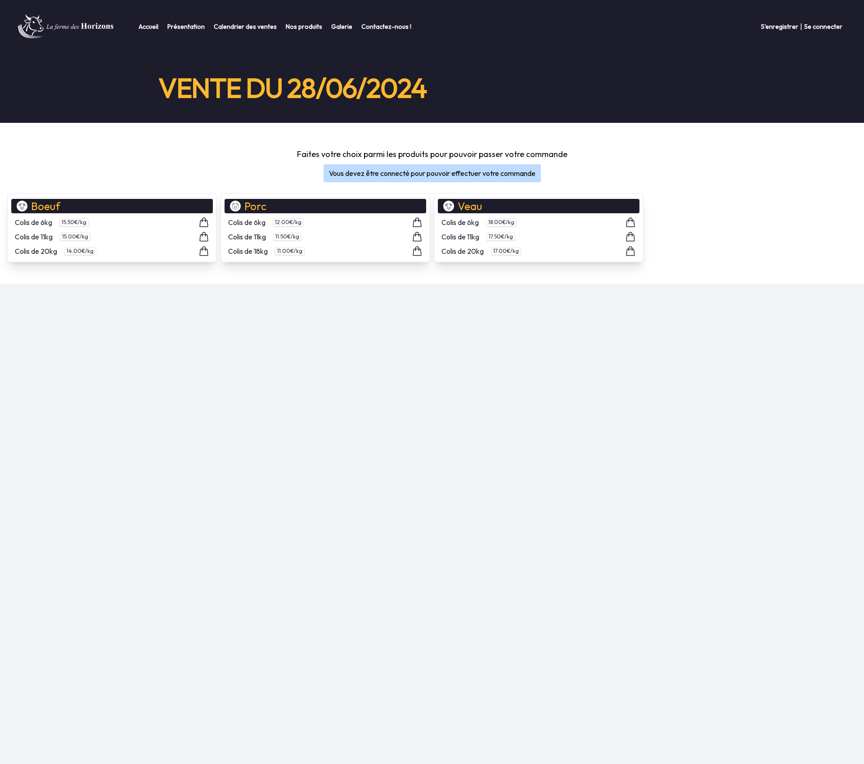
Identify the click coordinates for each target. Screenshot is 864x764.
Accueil (148, 26)
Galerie (341, 26)
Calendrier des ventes (245, 26)
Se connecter (823, 26)
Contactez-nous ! (386, 26)
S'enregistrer (779, 26)
